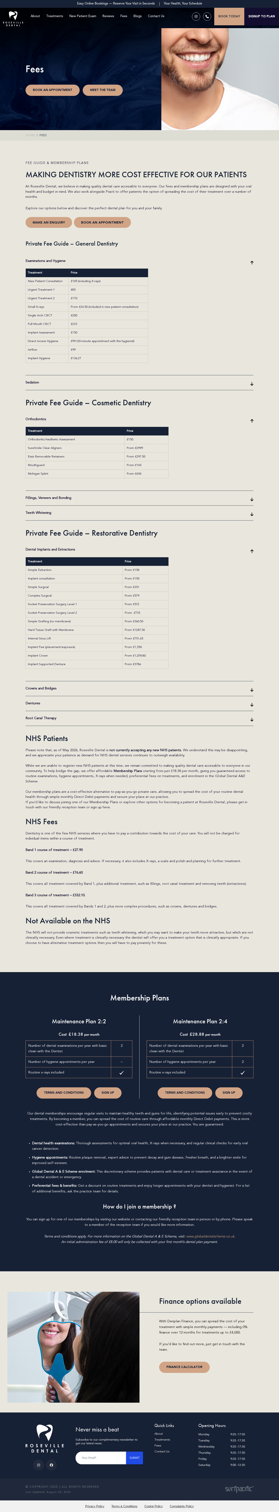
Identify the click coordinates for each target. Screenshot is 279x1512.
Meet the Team (102, 90)
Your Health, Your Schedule (183, 3)
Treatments (54, 16)
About (35, 16)
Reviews (108, 16)
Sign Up (108, 1092)
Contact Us (156, 16)
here (106, 807)
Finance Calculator (184, 1367)
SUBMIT (134, 1458)
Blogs (137, 16)
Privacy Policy (94, 1506)
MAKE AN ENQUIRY (49, 222)
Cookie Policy (153, 1506)
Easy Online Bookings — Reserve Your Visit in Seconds (116, 3)
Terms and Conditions (64, 1092)
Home (30, 135)
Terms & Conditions (124, 1506)
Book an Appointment (52, 90)
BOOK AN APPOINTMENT (102, 222)
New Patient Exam (82, 16)
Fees (123, 16)
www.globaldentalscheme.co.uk (210, 1236)
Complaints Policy (182, 1506)
